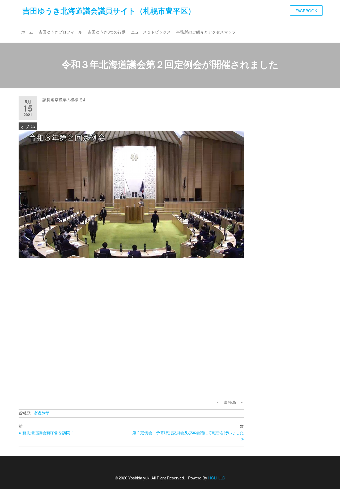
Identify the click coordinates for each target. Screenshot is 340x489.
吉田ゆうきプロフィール (60, 32)
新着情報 (41, 413)
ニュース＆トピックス (151, 32)
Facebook (306, 10)
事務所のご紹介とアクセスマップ (206, 32)
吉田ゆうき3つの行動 (107, 32)
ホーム (27, 32)
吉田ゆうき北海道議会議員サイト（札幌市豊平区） (109, 10)
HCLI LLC (216, 477)
